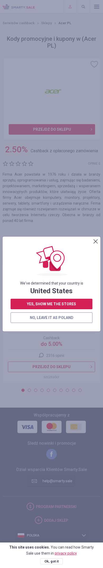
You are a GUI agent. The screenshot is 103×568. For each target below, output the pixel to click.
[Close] (95, 241)
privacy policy (66, 553)
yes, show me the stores (51, 304)
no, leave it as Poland (51, 318)
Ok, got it (51, 561)
